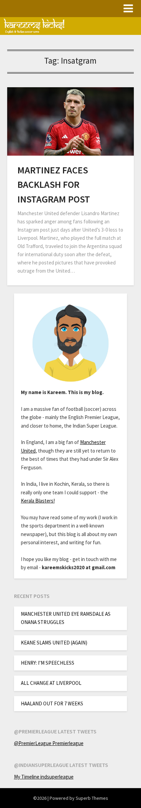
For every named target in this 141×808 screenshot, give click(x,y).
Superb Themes (92, 798)
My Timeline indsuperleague (44, 776)
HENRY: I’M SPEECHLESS (47, 663)
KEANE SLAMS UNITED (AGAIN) (54, 642)
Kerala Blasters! (38, 500)
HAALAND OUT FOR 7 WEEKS (52, 703)
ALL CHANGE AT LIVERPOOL (51, 683)
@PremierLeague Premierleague (49, 743)
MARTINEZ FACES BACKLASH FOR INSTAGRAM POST (53, 184)
